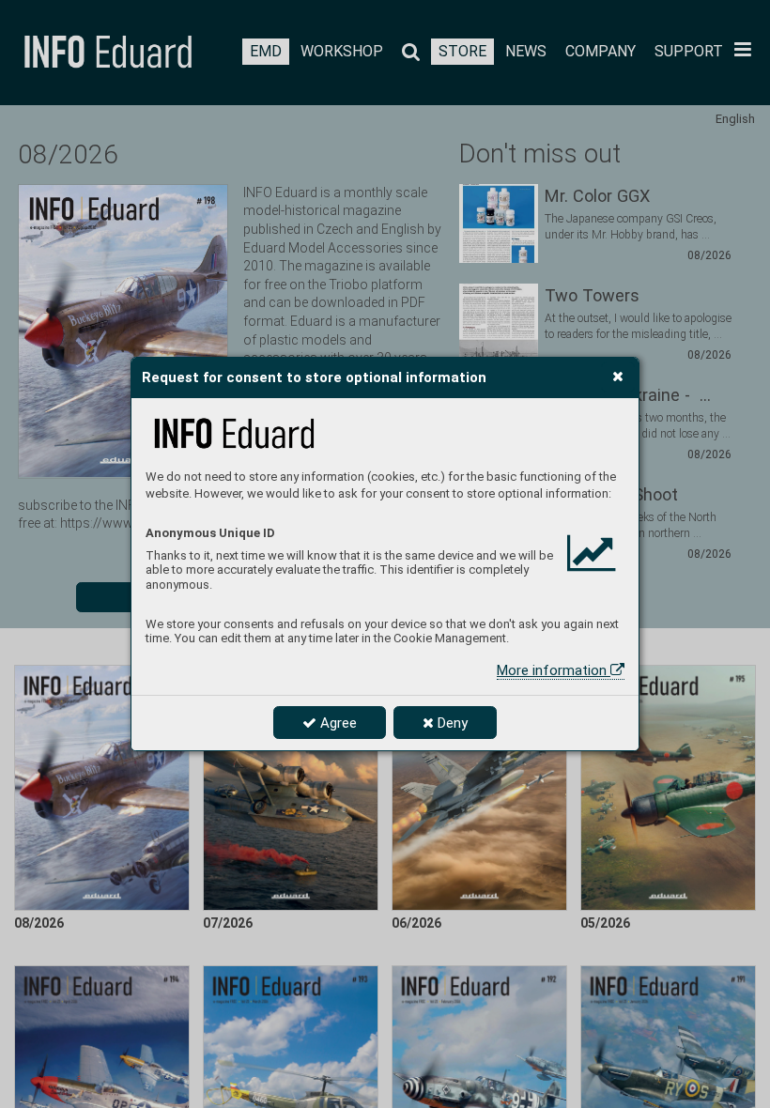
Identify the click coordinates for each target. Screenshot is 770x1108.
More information (553, 670)
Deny (451, 723)
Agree (336, 723)
